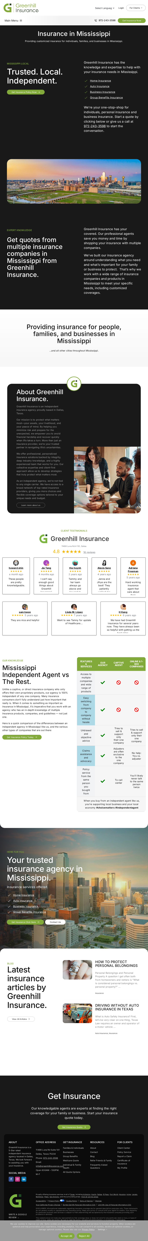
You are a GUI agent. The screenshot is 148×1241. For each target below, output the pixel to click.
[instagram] (17, 1179)
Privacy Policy (53, 1201)
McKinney (39, 1197)
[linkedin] (23, 1179)
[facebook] (11, 1179)
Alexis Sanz (104, 567)
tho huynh (75, 567)
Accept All (66, 1236)
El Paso (106, 1194)
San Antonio (54, 1197)
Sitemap (98, 1201)
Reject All (84, 1236)
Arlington (86, 1194)
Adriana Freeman (133, 569)
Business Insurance (102, 91)
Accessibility (41, 1201)
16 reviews (89, 552)
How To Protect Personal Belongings (116, 964)
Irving (129, 1194)
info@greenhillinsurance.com (50, 1166)
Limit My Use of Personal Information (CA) (114, 1205)
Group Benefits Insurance (106, 97)
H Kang (123, 611)
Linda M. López (74, 611)
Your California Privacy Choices (48, 1205)
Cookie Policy (71, 1201)
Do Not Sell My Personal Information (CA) (79, 1205)
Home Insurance (100, 80)
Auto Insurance (99, 86)
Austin (93, 1194)
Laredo (134, 1194)
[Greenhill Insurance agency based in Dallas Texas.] (16, 1194)
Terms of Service (86, 1201)
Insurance (99, 993)
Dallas (99, 1194)
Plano (46, 1197)
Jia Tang (46, 567)
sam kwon (25, 611)
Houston (122, 1194)
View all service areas (89, 1197)
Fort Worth (114, 1194)
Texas (72, 1194)
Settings (102, 1229)
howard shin (16, 567)
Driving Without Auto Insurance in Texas (117, 1007)
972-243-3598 (95, 126)
